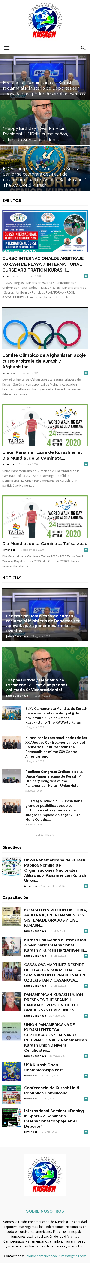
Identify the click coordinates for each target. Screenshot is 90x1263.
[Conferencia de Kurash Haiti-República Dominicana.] (11, 1094)
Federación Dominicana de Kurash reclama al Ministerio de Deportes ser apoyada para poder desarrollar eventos (43, 623)
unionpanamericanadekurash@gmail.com (55, 1256)
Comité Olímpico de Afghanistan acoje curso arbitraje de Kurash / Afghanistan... (44, 361)
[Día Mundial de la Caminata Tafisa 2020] (45, 516)
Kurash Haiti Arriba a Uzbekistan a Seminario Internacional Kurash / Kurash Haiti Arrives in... (55, 945)
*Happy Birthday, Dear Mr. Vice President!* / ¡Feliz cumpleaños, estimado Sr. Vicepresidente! (37, 685)
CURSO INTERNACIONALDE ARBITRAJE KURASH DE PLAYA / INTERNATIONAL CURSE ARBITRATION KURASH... (43, 264)
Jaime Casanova (17, 636)
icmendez (9, 276)
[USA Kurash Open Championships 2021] (11, 1071)
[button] (83, 48)
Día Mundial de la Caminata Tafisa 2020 (44, 543)
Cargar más (43, 835)
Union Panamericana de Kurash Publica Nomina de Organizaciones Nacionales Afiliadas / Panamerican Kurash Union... (55, 870)
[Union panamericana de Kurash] (45, 21)
